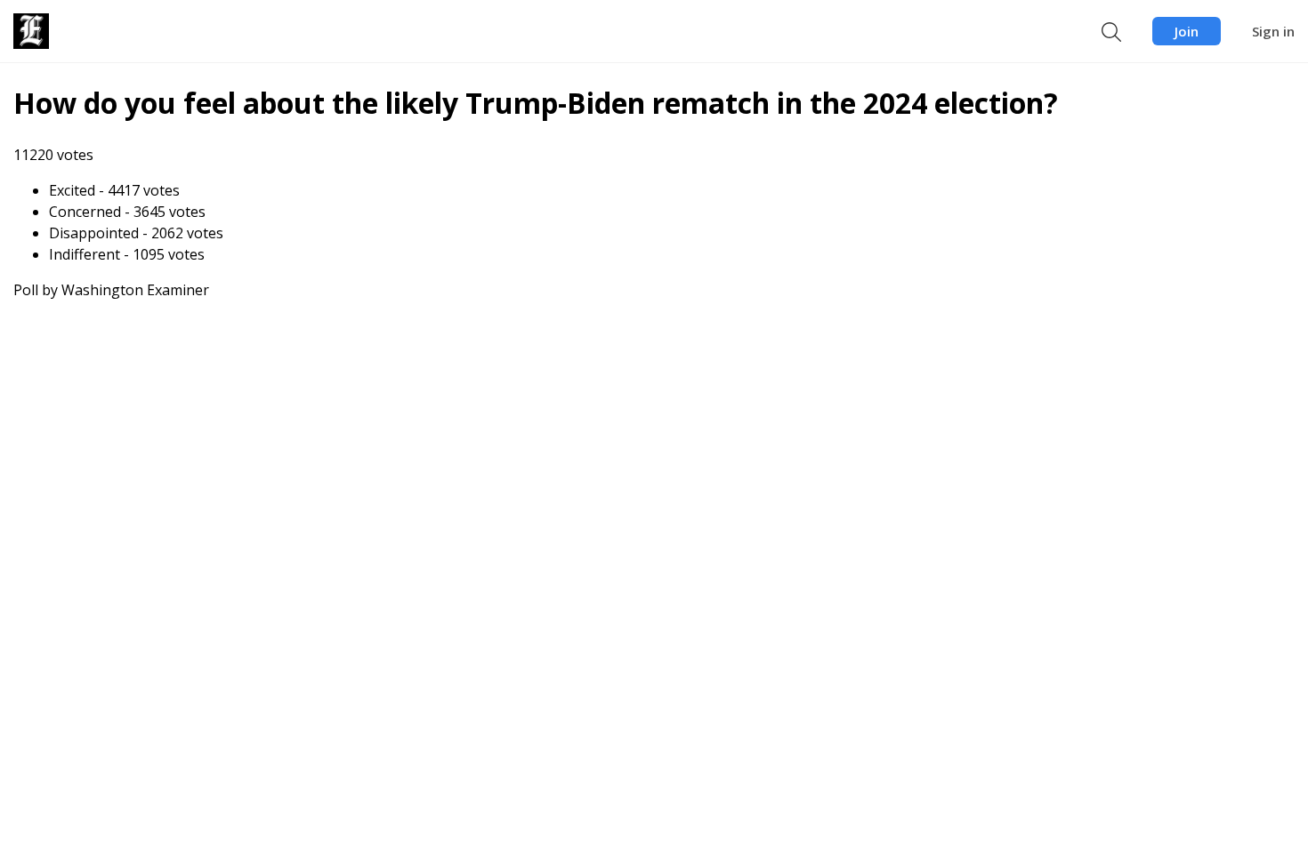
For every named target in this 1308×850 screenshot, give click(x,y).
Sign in (1273, 31)
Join (1187, 31)
